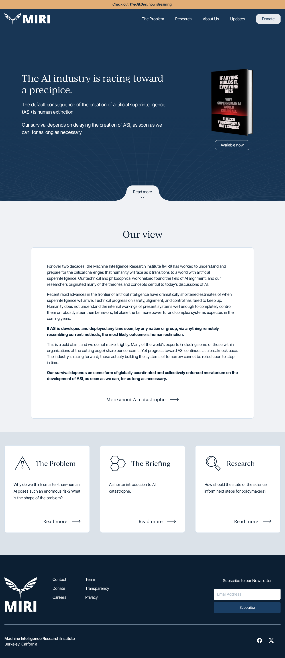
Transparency (97, 588)
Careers (59, 597)
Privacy (91, 597)
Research (183, 18)
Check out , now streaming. (142, 4)
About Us (211, 18)
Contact (59, 579)
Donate (268, 19)
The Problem (153, 18)
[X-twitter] (271, 640)
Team (90, 579)
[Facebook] (259, 640)
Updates (237, 18)
